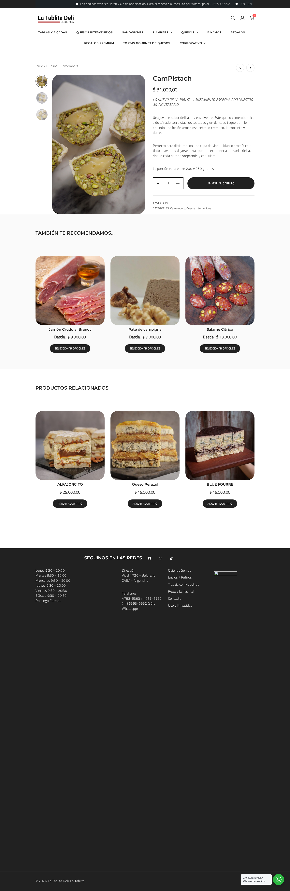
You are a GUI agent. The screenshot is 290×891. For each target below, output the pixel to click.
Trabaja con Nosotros (183, 584)
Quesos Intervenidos (94, 32)
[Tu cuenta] (242, 18)
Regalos (238, 32)
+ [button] (178, 183)
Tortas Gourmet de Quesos (146, 43)
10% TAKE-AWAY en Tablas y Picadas (244, 4)
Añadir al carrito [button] (70, 503)
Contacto (174, 598)
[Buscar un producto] (232, 18)
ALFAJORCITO (70, 484)
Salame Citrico (220, 329)
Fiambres (160, 32)
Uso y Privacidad (180, 605)
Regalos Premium (99, 43)
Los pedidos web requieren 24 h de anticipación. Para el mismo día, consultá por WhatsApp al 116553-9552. (134, 4)
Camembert (69, 66)
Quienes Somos (179, 570)
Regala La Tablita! (181, 591)
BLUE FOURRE (220, 484)
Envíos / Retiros (180, 577)
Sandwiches (132, 32)
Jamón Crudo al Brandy (70, 329)
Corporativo (191, 43)
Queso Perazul (145, 484)
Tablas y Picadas (52, 32)
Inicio (39, 66)
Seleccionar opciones (70, 348)
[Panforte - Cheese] (240, 68)
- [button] (158, 183)
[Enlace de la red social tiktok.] (171, 558)
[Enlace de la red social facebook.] (149, 558)
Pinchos (214, 32)
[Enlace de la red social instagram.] (160, 558)
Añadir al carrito (221, 183)
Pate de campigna (145, 329)
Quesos (187, 32)
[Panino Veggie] (250, 68)
